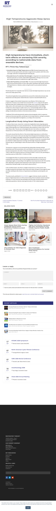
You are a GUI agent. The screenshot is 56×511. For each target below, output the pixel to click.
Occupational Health (27, 314)
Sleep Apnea (34, 21)
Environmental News (25, 21)
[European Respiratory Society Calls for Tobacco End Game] (6, 308)
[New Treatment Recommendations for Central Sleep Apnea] (40, 239)
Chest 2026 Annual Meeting (20, 376)
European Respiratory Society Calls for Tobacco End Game (23, 306)
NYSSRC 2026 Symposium (20, 340)
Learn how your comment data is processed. (33, 294)
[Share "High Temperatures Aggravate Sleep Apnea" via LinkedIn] (20, 190)
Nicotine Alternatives (18, 326)
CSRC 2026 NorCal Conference (21, 358)
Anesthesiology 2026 (18, 367)
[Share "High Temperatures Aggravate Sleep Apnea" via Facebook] (14, 190)
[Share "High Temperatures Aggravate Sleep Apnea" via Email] (26, 190)
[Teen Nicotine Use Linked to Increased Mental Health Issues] (6, 325)
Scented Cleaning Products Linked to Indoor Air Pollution (23, 312)
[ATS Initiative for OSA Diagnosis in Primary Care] (15, 239)
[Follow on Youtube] (12, 477)
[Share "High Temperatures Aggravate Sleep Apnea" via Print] (29, 190)
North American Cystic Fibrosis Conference (25, 349)
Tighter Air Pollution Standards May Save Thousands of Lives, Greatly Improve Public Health (39, 226)
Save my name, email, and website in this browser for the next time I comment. (23, 287)
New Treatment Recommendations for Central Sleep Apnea (39, 249)
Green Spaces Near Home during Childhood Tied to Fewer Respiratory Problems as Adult (15, 226)
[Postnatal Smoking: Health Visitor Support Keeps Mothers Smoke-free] (6, 331)
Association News (17, 308)
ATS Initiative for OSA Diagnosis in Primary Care (15, 248)
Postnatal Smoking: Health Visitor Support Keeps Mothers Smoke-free (26, 330)
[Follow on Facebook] (7, 477)
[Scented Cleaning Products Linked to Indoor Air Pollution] (6, 314)
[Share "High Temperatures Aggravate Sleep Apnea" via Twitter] (17, 190)
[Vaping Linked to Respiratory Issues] (6, 319)
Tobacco (23, 308)
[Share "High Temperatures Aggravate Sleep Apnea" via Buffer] (23, 190)
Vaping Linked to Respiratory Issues (17, 318)
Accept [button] (28, 507)
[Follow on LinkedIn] (10, 477)
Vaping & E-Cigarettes (18, 320)
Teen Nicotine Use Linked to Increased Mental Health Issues (23, 324)
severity (35, 102)
